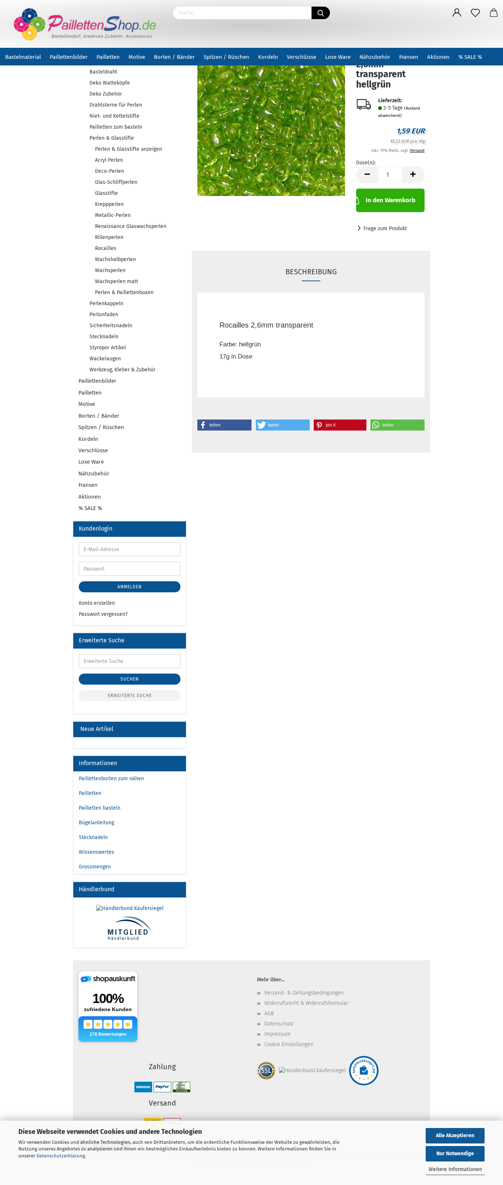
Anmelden (129, 586)
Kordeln (268, 57)
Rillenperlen (109, 237)
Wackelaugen (105, 359)
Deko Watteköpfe (109, 83)
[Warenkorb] (494, 13)
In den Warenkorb (390, 200)
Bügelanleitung (96, 823)
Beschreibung (311, 271)
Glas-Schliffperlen (116, 182)
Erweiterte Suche (130, 695)
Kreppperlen (109, 204)
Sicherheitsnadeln (110, 325)
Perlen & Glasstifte (111, 138)
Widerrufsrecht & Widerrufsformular (306, 1003)
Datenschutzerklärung (60, 1156)
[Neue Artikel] (177, 729)
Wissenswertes (96, 852)
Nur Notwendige (455, 1153)
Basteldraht (103, 72)
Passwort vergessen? (103, 614)
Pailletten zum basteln (115, 127)
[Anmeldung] (457, 13)
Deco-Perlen (109, 171)
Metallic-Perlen (113, 215)
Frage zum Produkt (385, 228)
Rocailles (105, 248)
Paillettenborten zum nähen (111, 778)
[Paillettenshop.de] (84, 24)
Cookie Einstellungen (288, 1044)
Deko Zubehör (105, 94)
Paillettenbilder (69, 57)
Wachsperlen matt (116, 281)
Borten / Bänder (174, 57)
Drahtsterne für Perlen (115, 105)
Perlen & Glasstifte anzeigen (128, 149)
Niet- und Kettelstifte (114, 116)
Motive (137, 57)
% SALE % (470, 57)
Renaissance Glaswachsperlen (130, 226)
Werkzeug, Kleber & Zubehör (122, 370)
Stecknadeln (104, 336)
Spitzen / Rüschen (226, 57)
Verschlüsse (301, 57)
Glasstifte (106, 193)
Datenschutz (278, 1024)
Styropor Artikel (107, 348)
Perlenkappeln (106, 303)
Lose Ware (338, 57)
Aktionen (438, 57)
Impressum (277, 1034)
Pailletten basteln (99, 808)
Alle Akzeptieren (455, 1135)
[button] (224, 425)
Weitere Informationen (455, 1169)
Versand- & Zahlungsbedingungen (304, 993)
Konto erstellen (97, 603)
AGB (269, 1013)
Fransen (408, 57)
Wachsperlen (110, 270)
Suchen (129, 679)
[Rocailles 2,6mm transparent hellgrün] (271, 124)
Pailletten (108, 57)
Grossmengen (95, 867)
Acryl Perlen (109, 160)
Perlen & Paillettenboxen (124, 292)
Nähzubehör (374, 57)
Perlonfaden (103, 314)
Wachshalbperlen (115, 259)
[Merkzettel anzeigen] (475, 13)
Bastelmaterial (23, 57)
